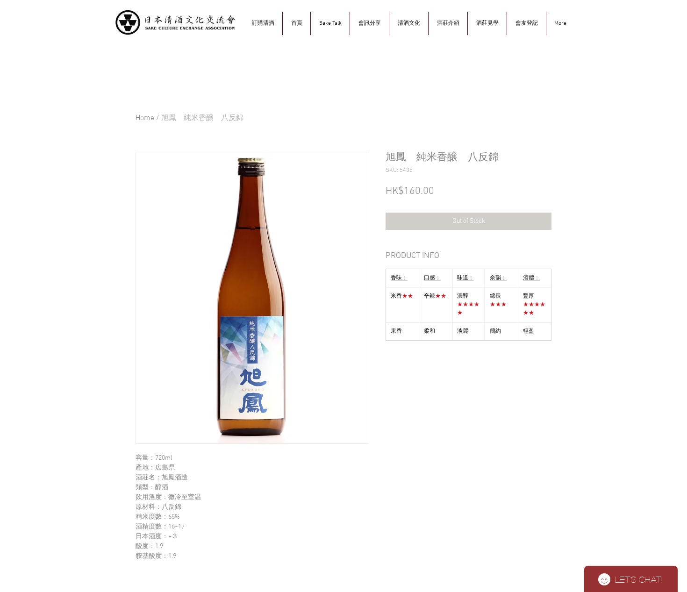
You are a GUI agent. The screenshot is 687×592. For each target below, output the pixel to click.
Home (145, 118)
